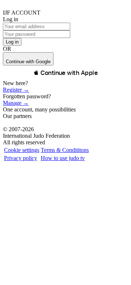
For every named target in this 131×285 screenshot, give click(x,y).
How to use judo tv (63, 158)
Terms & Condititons (65, 150)
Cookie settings (21, 150)
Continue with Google (28, 61)
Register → (16, 90)
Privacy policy (20, 158)
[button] (65, 72)
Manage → (16, 103)
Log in (12, 42)
